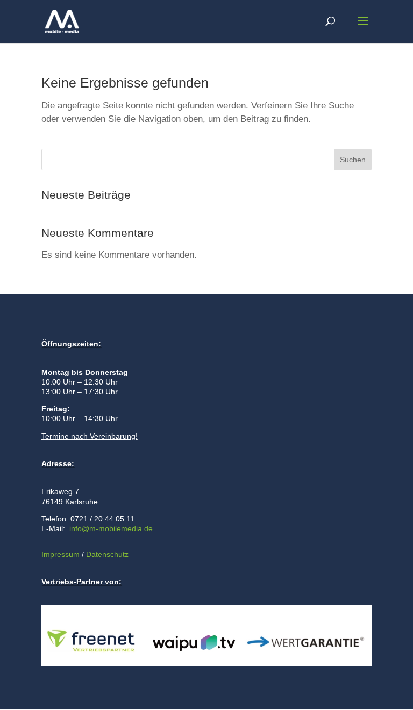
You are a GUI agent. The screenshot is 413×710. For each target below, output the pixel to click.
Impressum (60, 554)
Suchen (353, 159)
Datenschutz (106, 554)
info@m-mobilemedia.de (111, 528)
